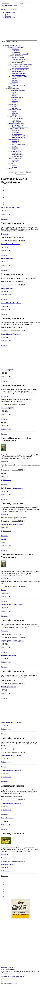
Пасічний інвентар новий (16, 90)
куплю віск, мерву (18, 57)
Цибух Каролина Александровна (12, 488)
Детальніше (4, 234)
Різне (10, 87)
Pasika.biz (4, 968)
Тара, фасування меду (15, 158)
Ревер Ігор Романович (8, 655)
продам (14, 80)
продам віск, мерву (18, 61)
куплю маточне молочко (20, 66)
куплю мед (15, 49)
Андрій (3, 539)
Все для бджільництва (12, 89)
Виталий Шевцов (7, 258)
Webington (14, 983)
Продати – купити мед (15, 47)
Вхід (3, 5)
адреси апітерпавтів (18, 85)
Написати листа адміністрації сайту (12, 976)
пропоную (15, 132)
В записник (4, 219)
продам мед (16, 52)
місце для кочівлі (17, 118)
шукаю (14, 142)
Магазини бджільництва (16, 123)
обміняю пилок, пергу (19, 73)
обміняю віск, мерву (18, 59)
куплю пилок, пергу (18, 71)
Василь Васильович (7, 818)
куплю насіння (17, 153)
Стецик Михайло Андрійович (11, 303)
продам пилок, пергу (19, 75)
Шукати (29, 172)
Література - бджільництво (17, 144)
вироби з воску (17, 62)
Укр (13, 9)
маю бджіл (15, 120)
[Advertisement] (10, 29)
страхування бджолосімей (20, 135)
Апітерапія (11, 83)
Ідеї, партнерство (14, 139)
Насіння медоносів (14, 151)
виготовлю (15, 130)
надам (14, 165)
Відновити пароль (11, 5)
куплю (14, 78)
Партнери (8, 16)
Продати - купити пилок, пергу (18, 69)
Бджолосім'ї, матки (14, 109)
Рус (15, 9)
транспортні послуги (19, 137)
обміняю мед (16, 50)
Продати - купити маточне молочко (20, 64)
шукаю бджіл (16, 122)
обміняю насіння (17, 155)
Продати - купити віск (15, 56)
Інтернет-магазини (18, 125)
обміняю (15, 82)
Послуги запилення (14, 116)
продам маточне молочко (20, 68)
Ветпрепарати (13, 104)
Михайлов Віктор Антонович (11, 722)
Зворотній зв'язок (10, 17)
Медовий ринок (10, 12)
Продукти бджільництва (12, 45)
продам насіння (17, 156)
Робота (10, 163)
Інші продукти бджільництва (17, 76)
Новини (7, 14)
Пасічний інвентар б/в (15, 97)
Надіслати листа (6, 214)
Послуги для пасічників (16, 128)
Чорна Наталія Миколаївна (10, 207)
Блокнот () (4, 9)
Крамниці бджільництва (20, 127)
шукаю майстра (17, 134)
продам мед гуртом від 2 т (20, 54)
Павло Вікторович (7, 370)
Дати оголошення (20, 174)
